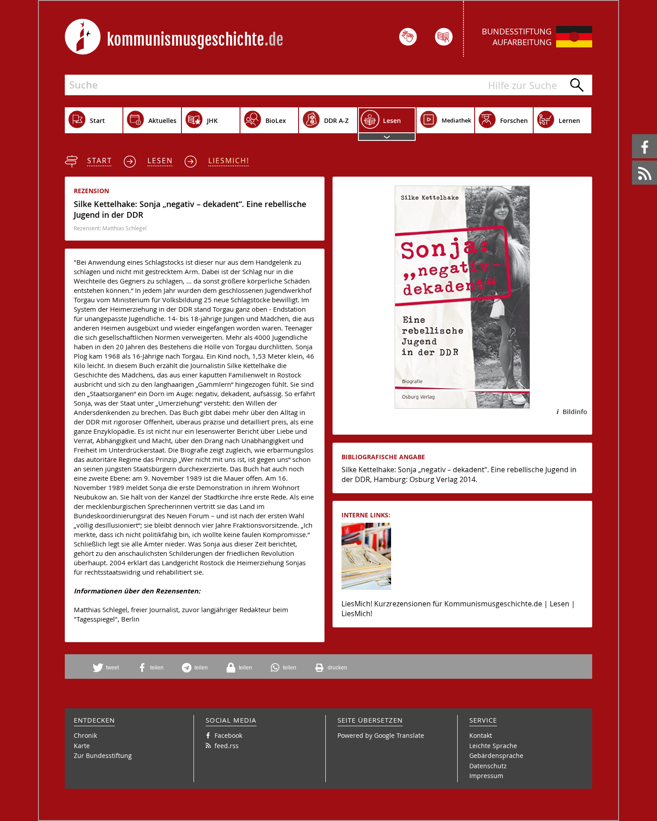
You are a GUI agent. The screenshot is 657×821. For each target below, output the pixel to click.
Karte (82, 745)
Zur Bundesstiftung (103, 755)
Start (99, 160)
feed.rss (227, 745)
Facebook (633, 134)
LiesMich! (228, 160)
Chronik (85, 735)
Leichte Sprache (493, 745)
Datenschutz (488, 766)
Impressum (486, 775)
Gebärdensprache (496, 755)
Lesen (160, 160)
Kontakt (480, 735)
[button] (109, 667)
